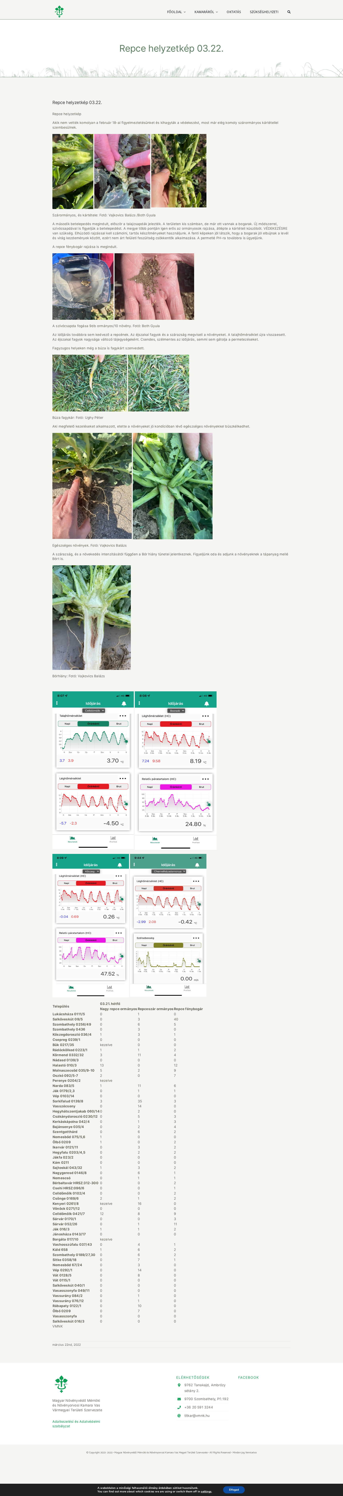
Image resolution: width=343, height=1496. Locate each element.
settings (206, 1491)
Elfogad (234, 1490)
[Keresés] (289, 11)
